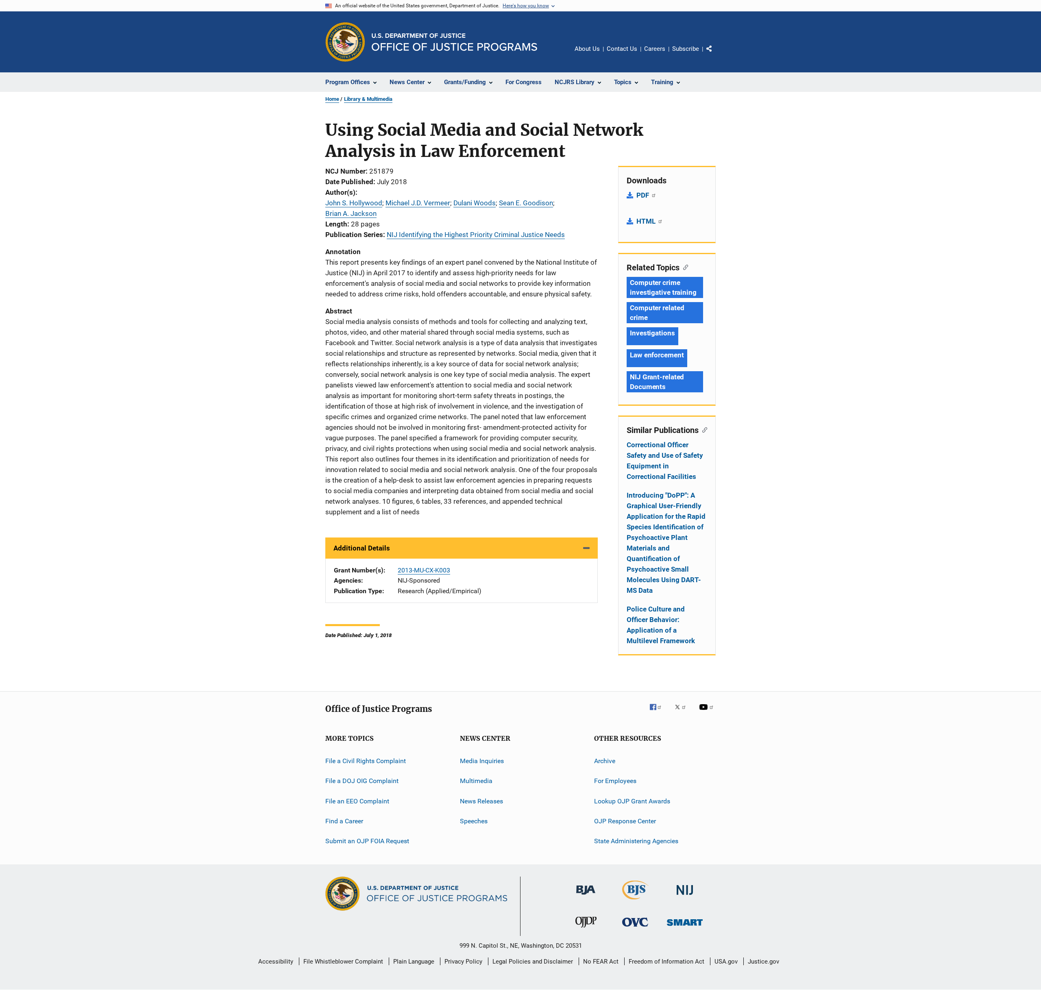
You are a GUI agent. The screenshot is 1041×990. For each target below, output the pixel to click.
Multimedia (476, 781)
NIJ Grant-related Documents (657, 382)
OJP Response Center (625, 821)
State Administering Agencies (636, 841)
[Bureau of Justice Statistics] (635, 901)
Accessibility (275, 961)
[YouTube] (708, 713)
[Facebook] (659, 713)
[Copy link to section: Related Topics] (683, 267)
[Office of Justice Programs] (345, 42)
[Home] (454, 42)
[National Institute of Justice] (685, 896)
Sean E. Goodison (526, 203)
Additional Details (361, 548)
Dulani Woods (474, 203)
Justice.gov (763, 961)
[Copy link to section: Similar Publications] (703, 429)
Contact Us (622, 48)
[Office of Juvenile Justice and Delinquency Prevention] (586, 929)
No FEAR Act (601, 961)
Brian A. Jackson (351, 213)
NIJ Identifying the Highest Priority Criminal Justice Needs (476, 235)
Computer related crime (657, 313)
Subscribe (685, 48)
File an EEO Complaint (357, 801)
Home (332, 99)
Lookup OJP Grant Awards (632, 801)
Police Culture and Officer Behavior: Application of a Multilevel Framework (661, 625)
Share (715, 54)
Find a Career (344, 821)
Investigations (652, 333)
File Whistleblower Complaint (343, 961)
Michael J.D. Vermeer (417, 203)
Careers (654, 48)
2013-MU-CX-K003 (424, 570)
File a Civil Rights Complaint (365, 761)
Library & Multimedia (368, 99)
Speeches (474, 821)
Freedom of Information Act (666, 961)
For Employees (615, 781)
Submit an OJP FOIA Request (367, 841)
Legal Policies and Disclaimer (532, 961)
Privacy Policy (463, 961)
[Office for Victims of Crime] (635, 928)
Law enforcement (657, 355)
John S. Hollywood (353, 203)
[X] (683, 713)
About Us (587, 48)
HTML (646, 221)
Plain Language (413, 961)
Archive (604, 761)
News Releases (481, 801)
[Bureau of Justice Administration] (585, 896)
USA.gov (726, 961)
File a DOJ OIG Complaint (362, 781)
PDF (643, 195)
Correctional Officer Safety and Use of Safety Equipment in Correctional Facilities (665, 461)
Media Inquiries (482, 761)
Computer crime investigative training (663, 287)
